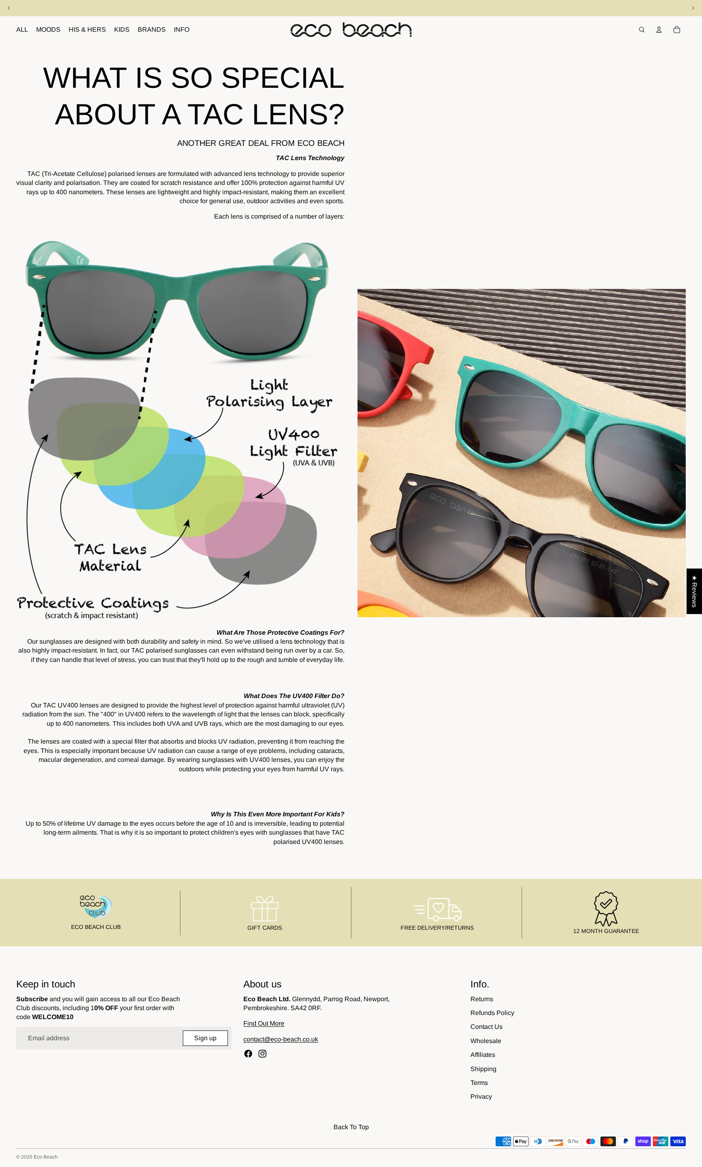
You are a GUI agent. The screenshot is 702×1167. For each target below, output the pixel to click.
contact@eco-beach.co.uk (280, 1039)
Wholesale (485, 1040)
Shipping (483, 1068)
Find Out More (263, 1023)
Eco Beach (46, 1157)
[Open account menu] (659, 30)
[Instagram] (262, 1054)
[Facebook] (248, 1054)
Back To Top (351, 1127)
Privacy (481, 1096)
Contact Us (486, 1026)
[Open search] (642, 30)
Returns (481, 999)
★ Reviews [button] (694, 591)
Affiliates (482, 1054)
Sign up (205, 1038)
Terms (479, 1082)
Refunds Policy (492, 1012)
